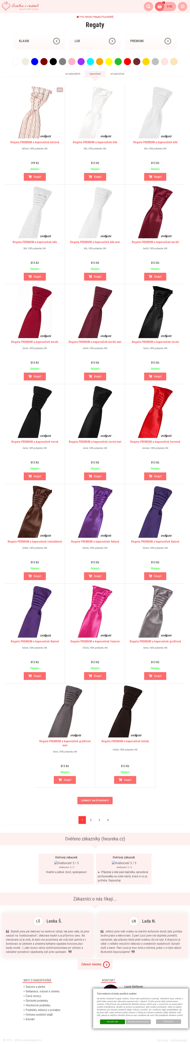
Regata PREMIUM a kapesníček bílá (95, 142)
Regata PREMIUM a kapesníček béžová (34, 142)
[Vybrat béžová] (174, 61)
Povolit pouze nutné (138, 1022)
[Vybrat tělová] (164, 61)
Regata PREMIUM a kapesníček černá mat (95, 442)
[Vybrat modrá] (34, 61)
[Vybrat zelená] (118, 61)
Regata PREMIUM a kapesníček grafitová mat (65, 743)
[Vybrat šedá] (62, 61)
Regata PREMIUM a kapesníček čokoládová (35, 541)
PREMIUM (137, 41)
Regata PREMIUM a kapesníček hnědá (125, 741)
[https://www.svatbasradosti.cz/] (20, 6)
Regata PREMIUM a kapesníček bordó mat (95, 342)
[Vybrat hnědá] (136, 61)
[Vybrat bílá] (16, 61)
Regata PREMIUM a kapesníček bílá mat (95, 242)
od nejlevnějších (72, 74)
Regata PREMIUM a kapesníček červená (155, 442)
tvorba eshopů (178, 1040)
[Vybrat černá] (53, 61)
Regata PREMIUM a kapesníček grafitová (155, 641)
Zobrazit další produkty (95, 800)
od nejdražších (117, 74)
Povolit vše (112, 1022)
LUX (77, 41)
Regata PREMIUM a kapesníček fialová (95, 541)
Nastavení (168, 1021)
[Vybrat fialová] (81, 61)
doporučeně (95, 74)
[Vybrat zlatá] (146, 61)
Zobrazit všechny (91, 964)
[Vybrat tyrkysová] (90, 61)
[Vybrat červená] (127, 61)
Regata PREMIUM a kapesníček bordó (155, 242)
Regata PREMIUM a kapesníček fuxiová (95, 641)
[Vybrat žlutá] (109, 61)
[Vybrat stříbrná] (155, 61)
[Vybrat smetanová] (25, 61)
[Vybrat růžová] (72, 61)
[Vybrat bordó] (44, 61)
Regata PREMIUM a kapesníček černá (155, 342)
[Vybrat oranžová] (99, 61)
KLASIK (24, 41)
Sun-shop (162, 1040)
